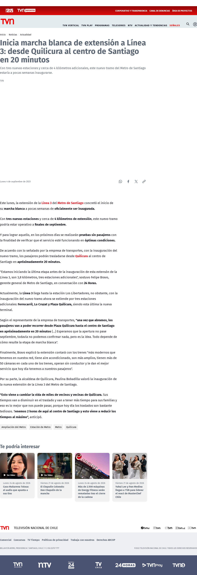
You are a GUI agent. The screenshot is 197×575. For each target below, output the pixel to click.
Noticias (13, 34)
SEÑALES (175, 24)
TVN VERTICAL (71, 24)
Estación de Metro (40, 427)
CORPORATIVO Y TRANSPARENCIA (131, 10)
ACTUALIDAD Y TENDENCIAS (151, 24)
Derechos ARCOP (106, 540)
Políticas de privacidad (55, 540)
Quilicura (71, 427)
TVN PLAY (87, 24)
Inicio (3, 34)
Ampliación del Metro (14, 427)
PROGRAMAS (102, 24)
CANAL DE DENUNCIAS (159, 10)
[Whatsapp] (120, 181)
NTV (130, 24)
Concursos (19, 540)
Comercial (5, 540)
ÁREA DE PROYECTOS (182, 10)
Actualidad (25, 34)
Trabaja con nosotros (82, 540)
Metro (58, 427)
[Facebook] (128, 181)
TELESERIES (119, 24)
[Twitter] (136, 181)
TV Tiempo (34, 540)
